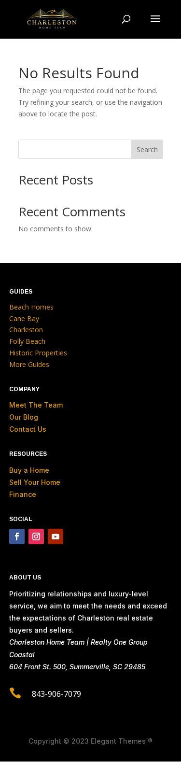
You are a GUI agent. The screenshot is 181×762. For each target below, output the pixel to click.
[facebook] (17, 536)
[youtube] (55, 536)
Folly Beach (27, 341)
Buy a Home (29, 470)
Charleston (26, 329)
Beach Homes (31, 306)
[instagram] (36, 536)
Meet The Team (36, 405)
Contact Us (27, 429)
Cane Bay (24, 318)
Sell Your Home (34, 482)
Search (147, 149)
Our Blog (23, 417)
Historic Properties (38, 352)
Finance (22, 494)
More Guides (29, 364)
